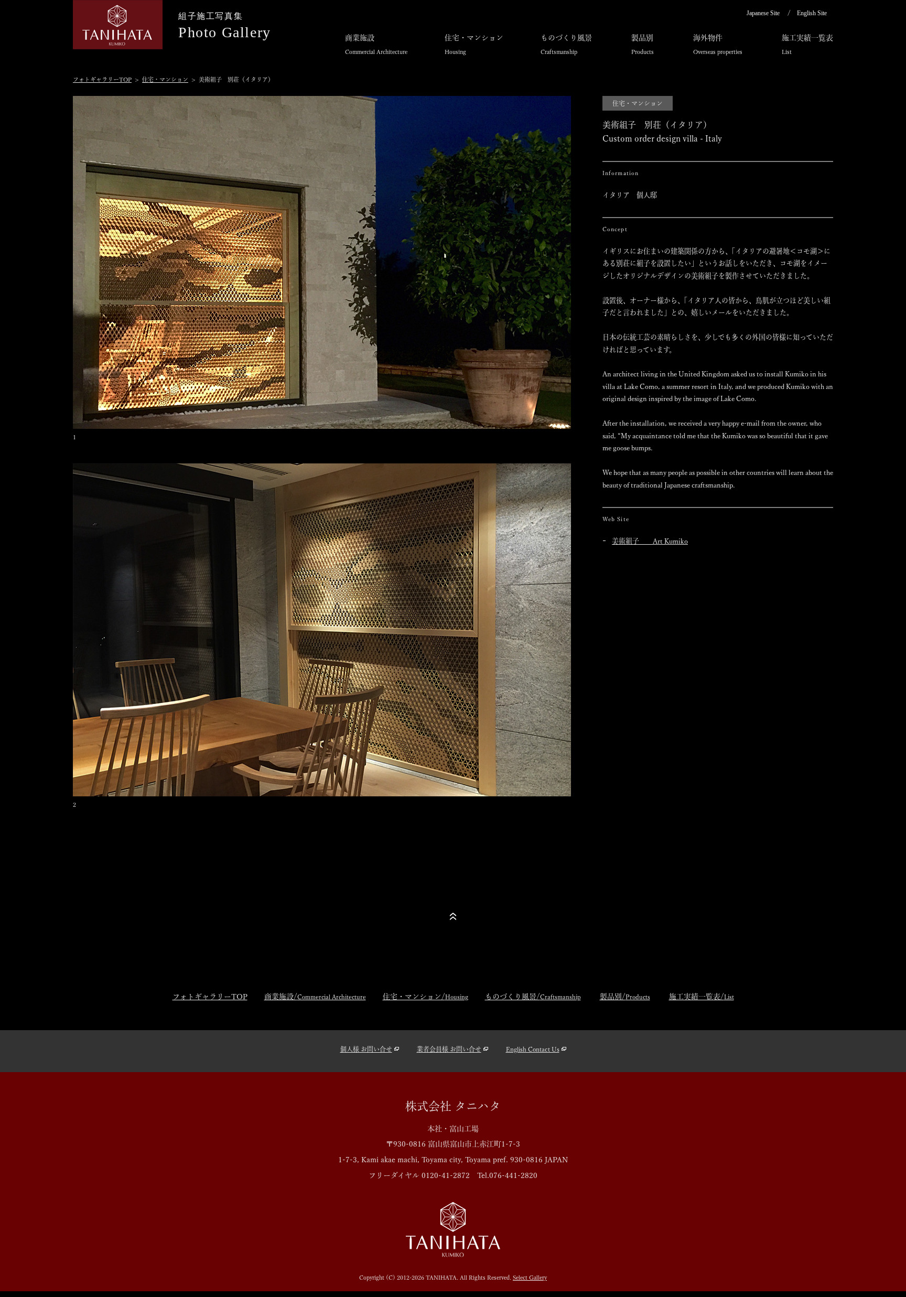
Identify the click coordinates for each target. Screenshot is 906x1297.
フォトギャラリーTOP (102, 79)
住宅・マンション (474, 44)
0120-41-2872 (446, 1175)
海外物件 (717, 44)
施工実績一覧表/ (701, 996)
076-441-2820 (513, 1175)
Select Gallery (530, 1277)
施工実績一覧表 (807, 44)
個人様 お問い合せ (366, 1049)
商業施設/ (315, 996)
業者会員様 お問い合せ (449, 1049)
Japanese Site (763, 13)
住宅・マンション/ (425, 996)
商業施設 (376, 44)
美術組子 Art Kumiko (650, 541)
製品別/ (625, 996)
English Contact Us (532, 1049)
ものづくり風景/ (533, 996)
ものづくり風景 (566, 44)
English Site (812, 13)
